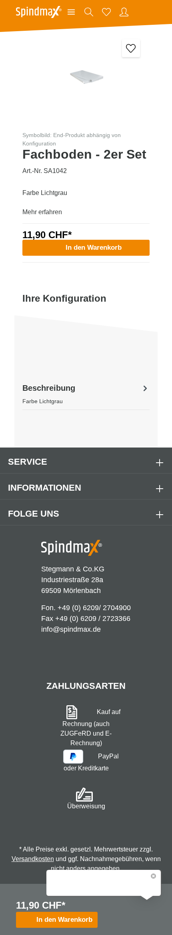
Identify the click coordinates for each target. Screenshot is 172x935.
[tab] (86, 394)
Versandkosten (33, 858)
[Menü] (71, 12)
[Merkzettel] (106, 12)
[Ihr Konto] (124, 12)
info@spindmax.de (71, 629)
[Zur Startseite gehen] (39, 12)
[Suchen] (89, 12)
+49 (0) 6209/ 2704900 (94, 608)
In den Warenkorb (94, 247)
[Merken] (131, 48)
